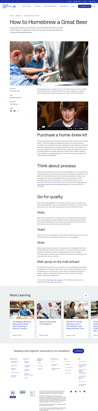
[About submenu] (73, 7)
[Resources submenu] (37, 7)
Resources (19, 15)
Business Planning (15, 97)
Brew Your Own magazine (55, 280)
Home (11, 15)
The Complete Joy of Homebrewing (49, 153)
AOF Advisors (14, 104)
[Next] (86, 295)
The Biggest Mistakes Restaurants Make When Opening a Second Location (21, 325)
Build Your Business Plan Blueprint (47, 323)
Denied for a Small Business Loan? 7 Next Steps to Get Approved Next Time (75, 325)
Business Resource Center (31, 15)
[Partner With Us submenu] (63, 7)
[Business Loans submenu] (26, 7)
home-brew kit (45, 141)
